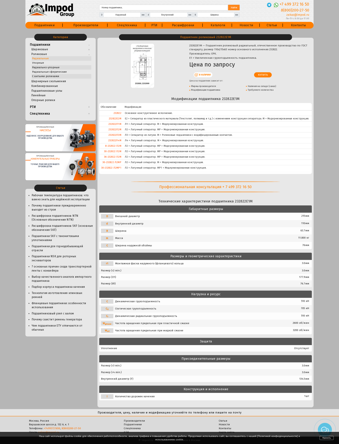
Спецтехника (127, 25)
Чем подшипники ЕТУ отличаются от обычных (57, 327)
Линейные (38, 95)
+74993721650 (52, 428)
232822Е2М (115, 118)
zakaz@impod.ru (297, 14)
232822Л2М (114, 129)
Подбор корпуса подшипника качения (58, 286)
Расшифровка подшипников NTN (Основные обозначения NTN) (55, 217)
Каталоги (218, 25)
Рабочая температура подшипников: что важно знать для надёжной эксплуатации (61, 197)
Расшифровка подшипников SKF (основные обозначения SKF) (62, 228)
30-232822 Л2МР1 (111, 167)
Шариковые (39, 49)
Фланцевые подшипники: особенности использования (59, 305)
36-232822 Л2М (112, 156)
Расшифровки (183, 25)
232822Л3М (114, 134)
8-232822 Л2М (113, 145)
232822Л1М (114, 124)
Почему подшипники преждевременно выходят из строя (59, 207)
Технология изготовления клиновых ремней (57, 295)
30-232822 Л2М (112, 151)
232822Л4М (114, 140)
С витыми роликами (45, 76)
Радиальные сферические (49, 71)
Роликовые (39, 54)
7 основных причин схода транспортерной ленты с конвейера (62, 268)
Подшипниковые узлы (46, 90)
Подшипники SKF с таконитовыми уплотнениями (55, 238)
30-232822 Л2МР (111, 162)
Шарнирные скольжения (48, 81)
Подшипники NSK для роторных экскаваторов (54, 258)
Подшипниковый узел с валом (53, 313)
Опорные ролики (43, 100)
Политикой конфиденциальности (277, 436)
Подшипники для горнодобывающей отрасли (57, 248)
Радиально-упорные (46, 67)
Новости (246, 25)
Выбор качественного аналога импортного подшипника (62, 278)
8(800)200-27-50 (295, 10)
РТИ (154, 25)
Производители (85, 25)
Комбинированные (44, 86)
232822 (117, 113)
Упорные (38, 62)
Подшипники (44, 25)
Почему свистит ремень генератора (57, 319)
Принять (326, 438)
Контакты (298, 25)
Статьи (272, 25)
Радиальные (40, 58)
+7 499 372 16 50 (294, 4)
